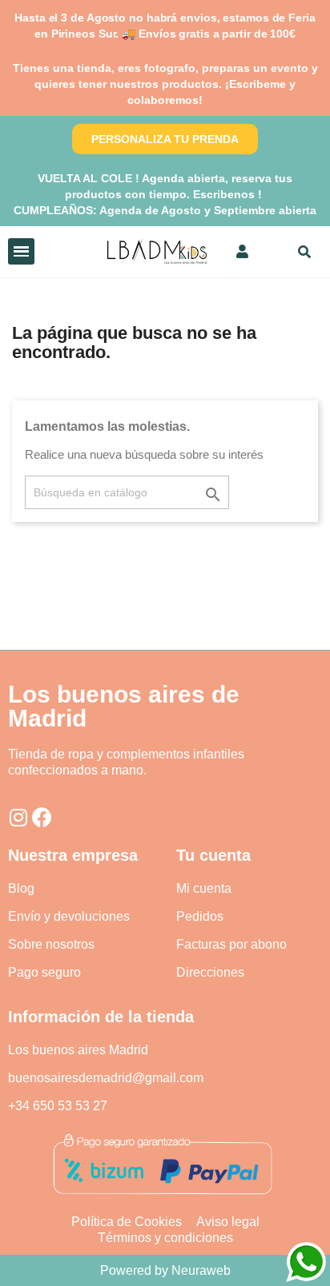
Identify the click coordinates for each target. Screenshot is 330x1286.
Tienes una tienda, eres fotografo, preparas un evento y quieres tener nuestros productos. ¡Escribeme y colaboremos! (165, 84)
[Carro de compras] (270, 251)
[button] (165, 139)
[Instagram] (18, 817)
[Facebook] (42, 817)
